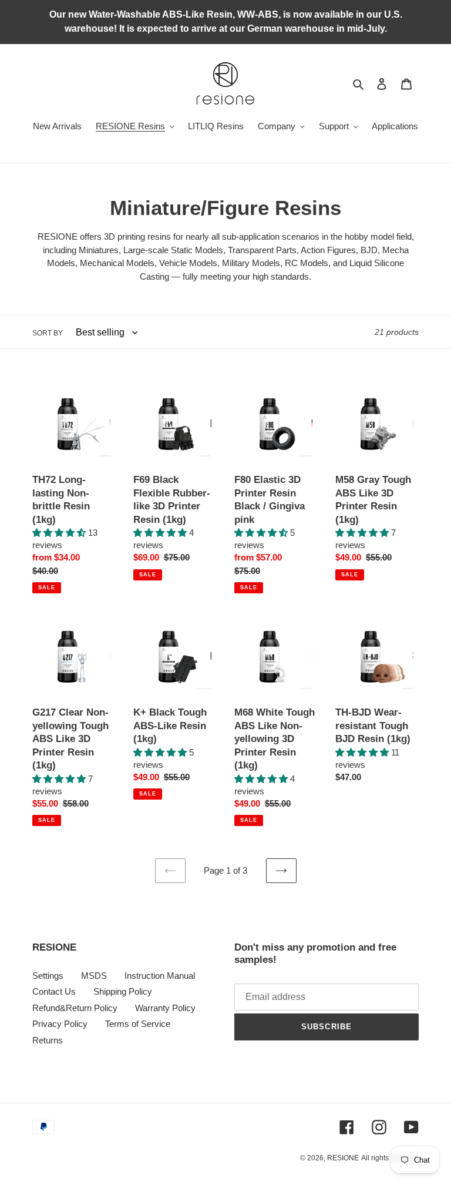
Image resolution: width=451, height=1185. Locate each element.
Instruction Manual (159, 976)
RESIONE (343, 1158)
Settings (47, 976)
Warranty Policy (165, 1008)
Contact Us (54, 991)
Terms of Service (137, 1024)
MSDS (94, 976)
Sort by (47, 333)
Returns (47, 1040)
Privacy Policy (59, 1024)
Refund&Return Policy (74, 1008)
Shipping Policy (122, 991)
